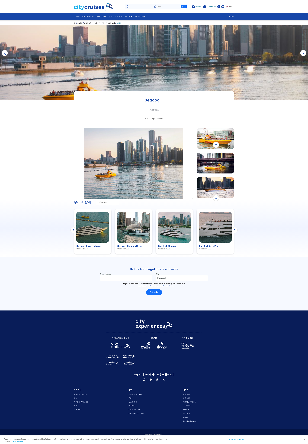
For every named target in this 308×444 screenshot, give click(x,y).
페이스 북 (151, 380)
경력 (75, 398)
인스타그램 (144, 380)
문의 (130, 398)
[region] (154, 439)
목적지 (128, 16)
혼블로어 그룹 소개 (80, 394)
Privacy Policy (17, 441)
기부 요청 (77, 409)
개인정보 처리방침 (189, 402)
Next (303, 53)
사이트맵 (186, 409)
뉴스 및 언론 (132, 402)
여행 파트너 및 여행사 (136, 413)
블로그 (76, 406)
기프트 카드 (187, 406)
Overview (154, 109)
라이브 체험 (140, 16)
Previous (5, 53)
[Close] (304, 439)
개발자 (185, 417)
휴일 (98, 16)
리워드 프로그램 (134, 409)
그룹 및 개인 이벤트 (83, 16)
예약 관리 (131, 406)
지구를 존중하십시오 (81, 402)
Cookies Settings (189, 421)
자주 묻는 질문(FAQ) (135, 394)
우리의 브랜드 (115, 16)
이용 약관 (186, 394)
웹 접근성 (186, 413)
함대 (104, 16)
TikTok (157, 380)
